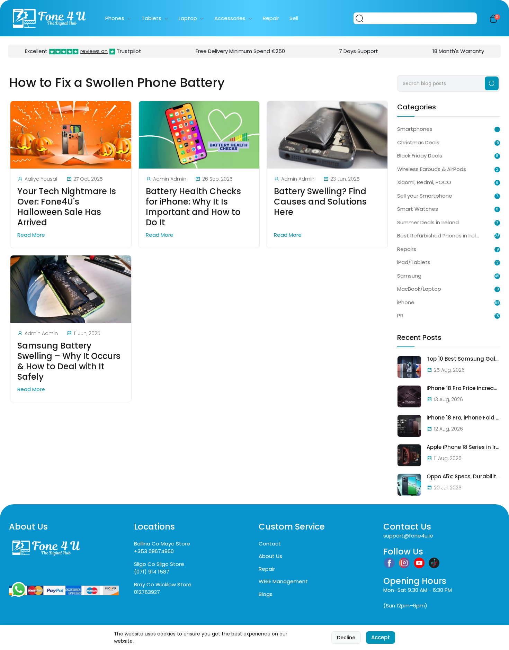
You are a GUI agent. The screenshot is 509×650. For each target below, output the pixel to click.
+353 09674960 (154, 551)
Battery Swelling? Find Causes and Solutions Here (320, 201)
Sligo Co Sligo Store (159, 564)
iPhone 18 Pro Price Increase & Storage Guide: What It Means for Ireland (463, 388)
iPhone (405, 302)
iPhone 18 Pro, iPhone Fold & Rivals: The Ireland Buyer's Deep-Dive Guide (463, 418)
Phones (114, 18)
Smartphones (414, 129)
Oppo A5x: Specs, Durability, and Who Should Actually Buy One (463, 476)
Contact (270, 543)
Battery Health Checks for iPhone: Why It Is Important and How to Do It (193, 207)
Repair (271, 18)
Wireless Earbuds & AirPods (431, 169)
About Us (270, 556)
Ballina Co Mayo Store (162, 543)
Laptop (188, 18)
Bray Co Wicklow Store (162, 584)
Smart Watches (417, 209)
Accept (380, 637)
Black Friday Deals (419, 155)
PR (400, 315)
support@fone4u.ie (408, 535)
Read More (31, 234)
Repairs (406, 249)
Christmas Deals (418, 142)
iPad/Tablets (413, 262)
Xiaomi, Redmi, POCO (424, 182)
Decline (346, 637)
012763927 (147, 592)
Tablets (151, 18)
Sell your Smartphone (424, 195)
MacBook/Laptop (419, 288)
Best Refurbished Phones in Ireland (438, 235)
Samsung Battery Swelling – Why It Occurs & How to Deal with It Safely (68, 361)
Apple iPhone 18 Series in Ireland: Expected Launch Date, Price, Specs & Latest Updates (463, 447)
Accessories (229, 18)
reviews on (94, 51)
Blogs (266, 594)
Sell (293, 18)
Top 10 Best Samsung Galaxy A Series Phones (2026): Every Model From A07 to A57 (463, 359)
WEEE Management (283, 581)
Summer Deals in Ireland (428, 222)
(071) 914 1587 (151, 571)
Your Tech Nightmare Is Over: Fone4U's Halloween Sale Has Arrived (66, 207)
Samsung (409, 275)
